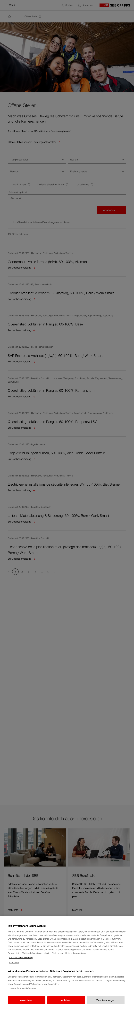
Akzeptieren (26, 1000)
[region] (67, 964)
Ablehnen (66, 1000)
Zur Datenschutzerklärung (21, 957)
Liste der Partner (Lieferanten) (22, 988)
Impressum (14, 962)
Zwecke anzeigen (105, 1000)
